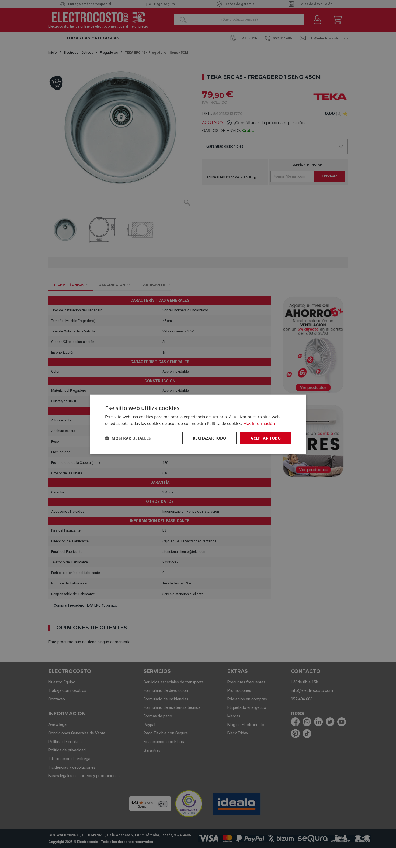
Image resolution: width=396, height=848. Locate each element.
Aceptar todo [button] (266, 437)
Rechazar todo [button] (209, 437)
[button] (128, 437)
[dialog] (198, 424)
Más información (259, 423)
